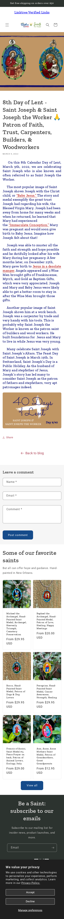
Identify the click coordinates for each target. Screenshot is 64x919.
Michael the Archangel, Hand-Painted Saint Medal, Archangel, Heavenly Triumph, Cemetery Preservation (16, 624)
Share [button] (9, 437)
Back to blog (34, 453)
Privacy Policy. (30, 883)
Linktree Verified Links (32, 12)
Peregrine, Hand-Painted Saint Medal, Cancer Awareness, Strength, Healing (47, 691)
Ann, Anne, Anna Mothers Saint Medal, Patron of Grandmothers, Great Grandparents (46, 756)
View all (32, 785)
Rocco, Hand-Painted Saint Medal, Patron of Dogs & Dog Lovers (15, 691)
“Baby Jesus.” (26, 195)
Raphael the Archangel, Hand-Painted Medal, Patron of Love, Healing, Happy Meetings (46, 621)
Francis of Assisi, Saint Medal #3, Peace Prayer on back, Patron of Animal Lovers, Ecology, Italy (16, 756)
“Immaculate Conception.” (29, 225)
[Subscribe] (53, 848)
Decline (30, 901)
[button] (7, 25)
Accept (30, 892)
